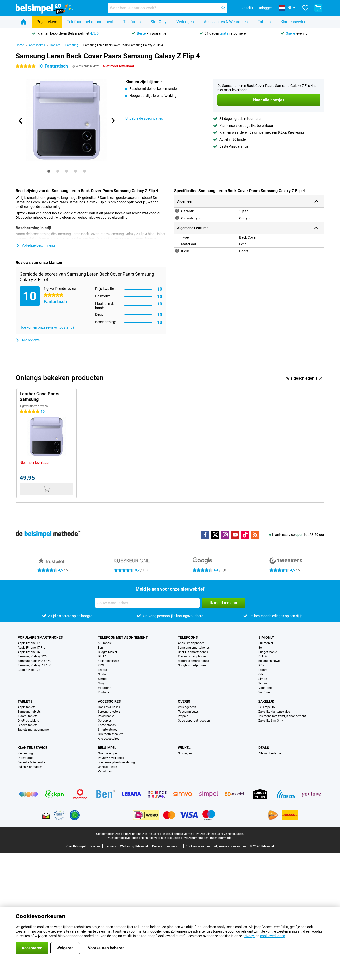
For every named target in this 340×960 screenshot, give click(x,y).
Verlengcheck (187, 707)
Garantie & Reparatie (31, 762)
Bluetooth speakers (110, 734)
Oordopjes (105, 720)
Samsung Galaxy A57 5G (34, 661)
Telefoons (132, 21)
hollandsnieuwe (108, 661)
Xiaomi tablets (27, 716)
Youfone (103, 692)
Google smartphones (192, 665)
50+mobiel (105, 643)
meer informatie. (221, 838)
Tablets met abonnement (34, 729)
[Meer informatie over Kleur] (177, 251)
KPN (101, 665)
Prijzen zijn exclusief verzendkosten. (220, 834)
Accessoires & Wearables (226, 21)
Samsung (71, 45)
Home (20, 45)
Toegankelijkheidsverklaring (116, 762)
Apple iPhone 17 (29, 643)
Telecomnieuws (188, 711)
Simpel (102, 679)
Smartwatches (107, 729)
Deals (263, 748)
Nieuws (95, 846)
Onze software (107, 767)
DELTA (102, 656)
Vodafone (104, 688)
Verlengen (185, 21)
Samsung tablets (29, 711)
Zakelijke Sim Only (270, 720)
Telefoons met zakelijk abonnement (282, 716)
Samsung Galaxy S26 (32, 656)
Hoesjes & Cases (109, 707)
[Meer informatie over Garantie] (177, 211)
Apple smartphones (191, 643)
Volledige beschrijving (38, 245)
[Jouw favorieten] (305, 8)
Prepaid (183, 716)
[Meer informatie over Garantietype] (177, 218)
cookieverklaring (272, 936)
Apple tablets (26, 707)
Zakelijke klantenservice (274, 711)
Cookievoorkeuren (198, 846)
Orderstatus (25, 758)
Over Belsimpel (107, 753)
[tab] (48, 171)
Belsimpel (107, 748)
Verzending (25, 753)
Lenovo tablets (27, 725)
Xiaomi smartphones (192, 656)
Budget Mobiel (107, 652)
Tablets (264, 21)
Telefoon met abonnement (90, 21)
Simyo (102, 683)
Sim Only (159, 21)
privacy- (249, 936)
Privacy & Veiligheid (111, 758)
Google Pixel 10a (29, 670)
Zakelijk (266, 701)
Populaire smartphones (40, 637)
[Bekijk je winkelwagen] (318, 8)
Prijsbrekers (47, 21)
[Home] (24, 22)
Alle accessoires (108, 738)
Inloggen (266, 8)
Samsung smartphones (194, 647)
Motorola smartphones (193, 661)
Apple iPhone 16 (29, 652)
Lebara (102, 670)
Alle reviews (31, 340)
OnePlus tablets (28, 720)
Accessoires (37, 45)
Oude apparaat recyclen (194, 720)
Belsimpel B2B (267, 707)
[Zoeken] (223, 8)
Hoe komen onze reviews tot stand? (47, 327)
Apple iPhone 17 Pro (31, 647)
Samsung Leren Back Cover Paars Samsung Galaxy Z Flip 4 (123, 45)
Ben (100, 647)
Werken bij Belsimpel (134, 846)
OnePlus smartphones (193, 652)
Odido (102, 674)
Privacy (157, 846)
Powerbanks (106, 716)
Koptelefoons (107, 725)
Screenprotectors (109, 711)
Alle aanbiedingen (270, 753)
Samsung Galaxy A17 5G (34, 665)
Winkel (184, 748)
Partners (110, 846)
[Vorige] (21, 121)
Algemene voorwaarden (230, 846)
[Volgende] (112, 121)
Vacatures (105, 771)
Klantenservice (293, 21)
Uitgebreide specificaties (144, 118)
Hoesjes (55, 45)
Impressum (173, 846)
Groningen (185, 753)
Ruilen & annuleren (30, 767)
